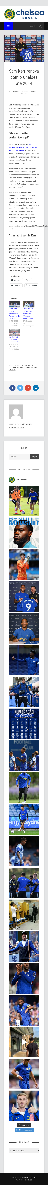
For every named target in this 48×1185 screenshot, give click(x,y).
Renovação (31, 367)
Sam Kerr (12, 370)
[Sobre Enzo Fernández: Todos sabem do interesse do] (24, 851)
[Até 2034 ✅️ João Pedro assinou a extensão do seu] (24, 628)
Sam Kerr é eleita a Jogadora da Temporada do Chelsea (14, 313)
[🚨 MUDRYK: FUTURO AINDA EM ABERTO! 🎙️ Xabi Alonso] (24, 501)
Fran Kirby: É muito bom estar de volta (14, 339)
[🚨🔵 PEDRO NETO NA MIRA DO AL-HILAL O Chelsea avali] (24, 1074)
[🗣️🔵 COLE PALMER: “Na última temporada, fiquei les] (24, 1106)
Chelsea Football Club (26, 365)
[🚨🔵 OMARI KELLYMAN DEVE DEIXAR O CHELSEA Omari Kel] (24, 819)
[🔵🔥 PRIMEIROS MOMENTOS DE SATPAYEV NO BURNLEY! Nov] (24, 1042)
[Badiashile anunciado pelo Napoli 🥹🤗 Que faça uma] (24, 533)
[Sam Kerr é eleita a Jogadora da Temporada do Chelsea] (14, 304)
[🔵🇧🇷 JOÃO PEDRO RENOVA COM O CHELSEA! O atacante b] (24, 596)
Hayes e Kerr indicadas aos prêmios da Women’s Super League (28, 313)
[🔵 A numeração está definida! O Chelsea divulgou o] (24, 724)
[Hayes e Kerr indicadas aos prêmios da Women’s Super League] (28, 304)
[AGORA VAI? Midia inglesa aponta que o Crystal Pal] (24, 660)
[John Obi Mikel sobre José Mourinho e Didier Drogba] (24, 915)
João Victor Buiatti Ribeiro (23, 91)
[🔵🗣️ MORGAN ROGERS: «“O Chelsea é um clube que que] (24, 946)
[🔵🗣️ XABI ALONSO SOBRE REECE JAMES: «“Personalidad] (24, 1010)
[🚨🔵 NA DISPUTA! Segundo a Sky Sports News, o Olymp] (24, 978)
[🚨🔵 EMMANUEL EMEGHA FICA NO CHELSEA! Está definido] (24, 787)
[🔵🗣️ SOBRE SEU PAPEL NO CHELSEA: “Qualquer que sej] (24, 755)
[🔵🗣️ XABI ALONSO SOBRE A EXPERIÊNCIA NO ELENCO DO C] (24, 883)
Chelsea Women (19, 367)
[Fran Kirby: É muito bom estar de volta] (14, 332)
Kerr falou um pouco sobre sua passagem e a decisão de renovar (23, 147)
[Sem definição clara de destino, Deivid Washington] (24, 692)
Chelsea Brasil (31, 1178)
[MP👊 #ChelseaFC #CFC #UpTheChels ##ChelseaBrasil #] (24, 564)
